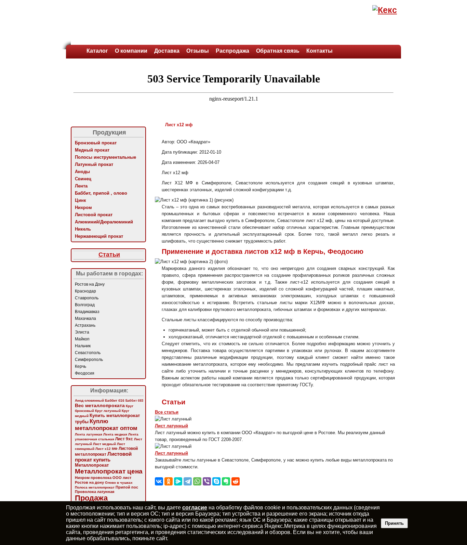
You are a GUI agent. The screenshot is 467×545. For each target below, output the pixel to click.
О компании (131, 51)
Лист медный (104, 444)
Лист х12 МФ (106, 449)
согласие (194, 507)
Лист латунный (171, 425)
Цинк (80, 200)
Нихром (83, 207)
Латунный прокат (94, 164)
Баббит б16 (114, 400)
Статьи (109, 254)
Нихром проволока (93, 478)
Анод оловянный (89, 400)
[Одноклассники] (168, 481)
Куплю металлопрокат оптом (106, 424)
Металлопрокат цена (109, 471)
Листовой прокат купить (103, 457)
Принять (394, 523)
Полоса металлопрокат (95, 487)
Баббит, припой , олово (101, 193)
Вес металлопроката (100, 405)
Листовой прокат (93, 214)
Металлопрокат (92, 465)
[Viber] (207, 481)
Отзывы (197, 51)
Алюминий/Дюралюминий (104, 221)
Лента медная (115, 434)
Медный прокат (92, 150)
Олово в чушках (119, 482)
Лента (81, 186)
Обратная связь (277, 51)
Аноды (82, 171)
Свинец (83, 178)
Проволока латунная (94, 492)
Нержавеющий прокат (99, 236)
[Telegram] (188, 481)
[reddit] (235, 481)
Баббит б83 (134, 400)
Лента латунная (88, 434)
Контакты (319, 51)
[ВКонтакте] (159, 481)
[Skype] (216, 481)
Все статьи (166, 412)
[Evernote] (226, 481)
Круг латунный (108, 411)
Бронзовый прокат (96, 142)
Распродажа (232, 51)
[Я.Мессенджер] (178, 481)
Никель (83, 229)
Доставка (166, 51)
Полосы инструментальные (105, 157)
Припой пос (127, 487)
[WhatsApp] (197, 481)
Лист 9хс (124, 439)
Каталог (97, 51)
